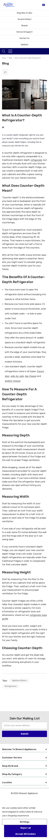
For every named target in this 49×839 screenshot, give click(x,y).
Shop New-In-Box (24, 13)
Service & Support (24, 32)
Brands (25, 25)
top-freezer (30, 376)
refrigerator (36, 160)
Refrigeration (11, 686)
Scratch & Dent (24, 19)
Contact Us (24, 38)
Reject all (25, 828)
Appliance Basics (19, 680)
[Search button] (3, 51)
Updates (24, 44)
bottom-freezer (12, 381)
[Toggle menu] (10, 51)
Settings (24, 822)
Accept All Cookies (25, 834)
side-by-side (17, 376)
